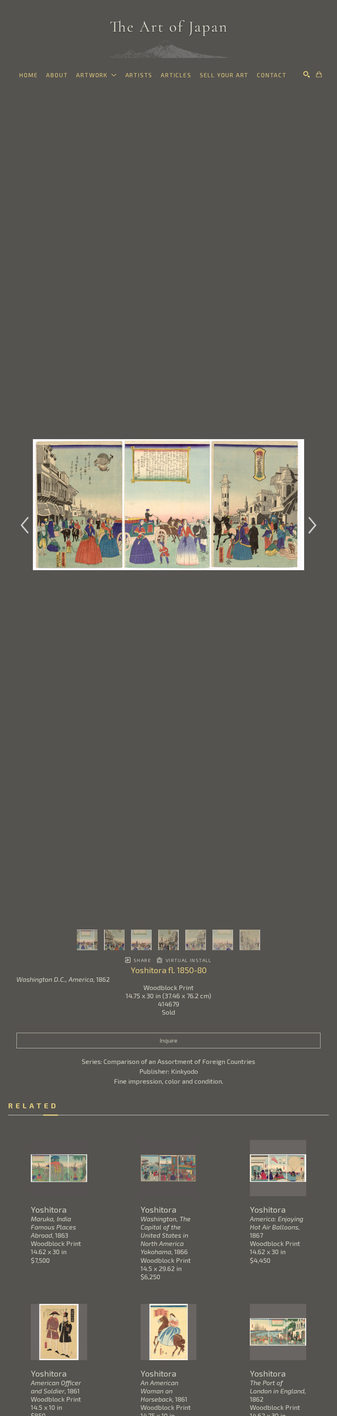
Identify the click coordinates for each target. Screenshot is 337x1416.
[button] (96, 74)
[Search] (306, 74)
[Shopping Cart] (319, 74)
